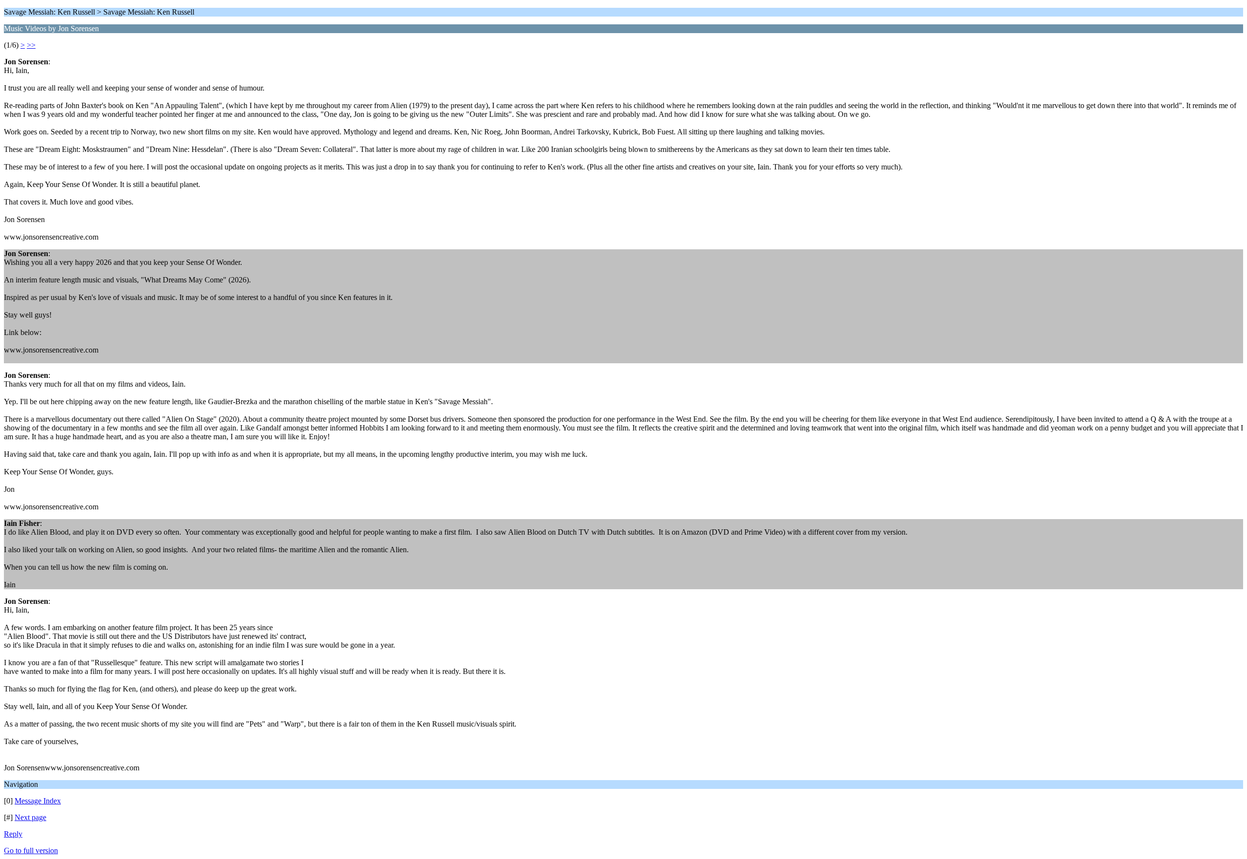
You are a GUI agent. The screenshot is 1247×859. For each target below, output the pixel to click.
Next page (30, 817)
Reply (13, 834)
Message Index (38, 801)
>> (31, 45)
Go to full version (31, 850)
